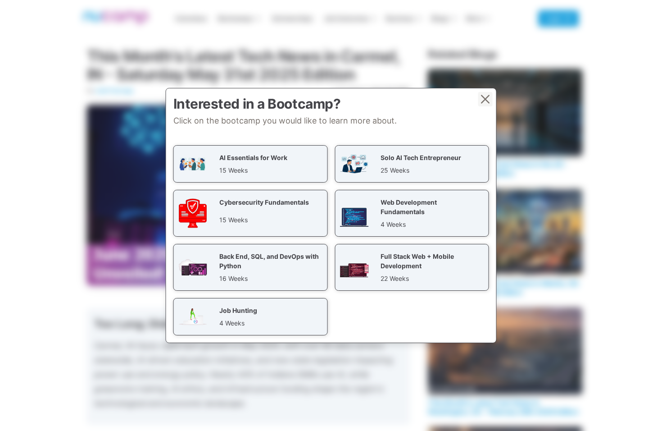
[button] (250, 164)
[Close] (485, 99)
